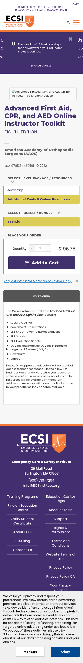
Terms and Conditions (61, 543)
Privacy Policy (60, 567)
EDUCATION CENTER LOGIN (31, 9)
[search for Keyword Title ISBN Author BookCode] (68, 22)
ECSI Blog (22, 541)
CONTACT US (25, 7)
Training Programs (22, 496)
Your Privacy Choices (60, 587)
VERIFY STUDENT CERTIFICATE (48, 7)
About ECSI (22, 532)
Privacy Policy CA (60, 576)
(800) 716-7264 (41, 480)
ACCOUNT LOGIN (58, 9)
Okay (65, 652)
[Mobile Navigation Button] (76, 22)
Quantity (19, 248)
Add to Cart (44, 262)
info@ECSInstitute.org (41, 485)
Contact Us (22, 549)
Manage (30, 652)
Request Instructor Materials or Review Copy (38, 281)
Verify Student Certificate (22, 521)
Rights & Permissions (60, 530)
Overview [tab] (41, 296)
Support (60, 518)
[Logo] (18, 21)
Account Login (60, 509)
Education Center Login (60, 498)
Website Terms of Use (61, 556)
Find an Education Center (22, 507)
